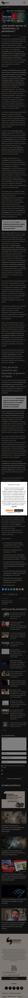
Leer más (14, 506)
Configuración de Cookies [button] (14, 512)
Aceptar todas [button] (9, 510)
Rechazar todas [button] (18, 510)
